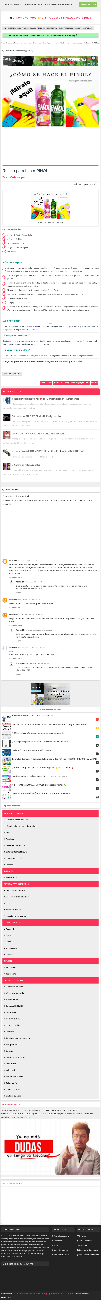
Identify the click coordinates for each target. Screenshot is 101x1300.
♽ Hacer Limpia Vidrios (13, 858)
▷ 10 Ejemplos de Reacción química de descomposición (38, 733)
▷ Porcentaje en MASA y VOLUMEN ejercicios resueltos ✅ (39, 784)
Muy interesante (61, 1250)
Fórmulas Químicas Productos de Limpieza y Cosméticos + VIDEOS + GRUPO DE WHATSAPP (55, 759)
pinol (88, 383)
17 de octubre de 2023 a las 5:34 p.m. (37, 663)
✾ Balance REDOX (11, 999)
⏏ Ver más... (9, 954)
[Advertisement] (50, 147)
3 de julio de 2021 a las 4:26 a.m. (29, 561)
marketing (65, 383)
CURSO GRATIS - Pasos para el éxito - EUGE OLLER (38, 433)
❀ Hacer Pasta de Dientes (15, 916)
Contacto (83, 1236)
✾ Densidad (9, 1031)
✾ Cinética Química (12, 1089)
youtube (78, 361)
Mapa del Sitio (85, 1245)
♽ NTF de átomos (11, 877)
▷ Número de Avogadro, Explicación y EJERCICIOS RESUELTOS (40, 776)
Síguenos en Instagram (89, 1255)
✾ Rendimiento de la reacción (17, 1038)
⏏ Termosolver (10, 948)
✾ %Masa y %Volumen (13, 1019)
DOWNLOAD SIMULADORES (14, 922)
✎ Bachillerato (10, 974)
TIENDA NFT (8, 871)
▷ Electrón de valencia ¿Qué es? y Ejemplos (32, 750)
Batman (13, 614)
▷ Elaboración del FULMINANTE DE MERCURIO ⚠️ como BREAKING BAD (48, 451)
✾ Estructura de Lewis (13, 1076)
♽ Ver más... (9, 864)
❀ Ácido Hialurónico (12, 909)
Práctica (94, 383)
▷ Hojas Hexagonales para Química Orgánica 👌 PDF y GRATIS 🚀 (43, 767)
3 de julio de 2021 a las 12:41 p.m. (35, 582)
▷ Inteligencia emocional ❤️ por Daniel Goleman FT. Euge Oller (45, 398)
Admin (19, 581)
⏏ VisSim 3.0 (9, 942)
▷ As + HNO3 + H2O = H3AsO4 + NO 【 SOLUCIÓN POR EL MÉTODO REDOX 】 (42, 1110)
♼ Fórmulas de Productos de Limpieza (20, 826)
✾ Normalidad (10, 1064)
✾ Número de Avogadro (14, 993)
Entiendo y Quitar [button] (88, 4)
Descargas (58, 1240)
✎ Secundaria (10, 967)
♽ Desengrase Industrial (14, 845)
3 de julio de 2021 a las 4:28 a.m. (29, 600)
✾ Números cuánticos (13, 986)
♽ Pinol (7, 832)
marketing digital (77, 383)
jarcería (56, 383)
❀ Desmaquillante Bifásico (15, 890)
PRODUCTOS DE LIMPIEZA (14, 813)
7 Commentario (18, 51)
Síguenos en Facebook (88, 1250)
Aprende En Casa (61, 1255)
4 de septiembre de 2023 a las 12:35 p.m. (32, 648)
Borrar (19, 577)
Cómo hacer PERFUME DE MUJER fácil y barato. (36, 416)
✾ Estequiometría (11, 1044)
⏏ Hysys (7, 935)
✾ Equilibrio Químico (12, 1096)
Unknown (13, 560)
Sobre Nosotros (85, 1240)
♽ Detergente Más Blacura (15, 852)
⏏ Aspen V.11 (9, 929)
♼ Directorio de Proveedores (16, 820)
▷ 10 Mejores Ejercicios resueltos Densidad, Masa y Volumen (40, 741)
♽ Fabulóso (9, 839)
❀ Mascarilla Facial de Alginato (17, 897)
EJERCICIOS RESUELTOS (13, 980)
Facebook (64, 361)
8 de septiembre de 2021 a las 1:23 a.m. (30, 615)
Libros (56, 1245)
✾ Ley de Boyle (10, 1012)
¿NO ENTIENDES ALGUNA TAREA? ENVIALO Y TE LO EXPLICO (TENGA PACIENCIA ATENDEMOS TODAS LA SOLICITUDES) (48, 28)
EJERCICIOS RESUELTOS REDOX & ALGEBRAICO (33, 715)
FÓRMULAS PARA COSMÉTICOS (16, 884)
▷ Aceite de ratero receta (26, 465)
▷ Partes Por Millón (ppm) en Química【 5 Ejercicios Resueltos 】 (42, 793)
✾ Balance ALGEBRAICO (14, 1006)
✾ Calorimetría (10, 1083)
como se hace (46, 383)
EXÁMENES (8, 961)
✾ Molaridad (9, 1070)
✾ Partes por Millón (12, 1025)
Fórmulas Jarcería (61, 1236)
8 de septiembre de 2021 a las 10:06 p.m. (38, 630)
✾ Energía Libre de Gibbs (14, 1057)
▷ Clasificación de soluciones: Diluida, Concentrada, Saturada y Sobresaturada (49, 724)
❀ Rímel (7, 903)
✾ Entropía (8, 1051)
